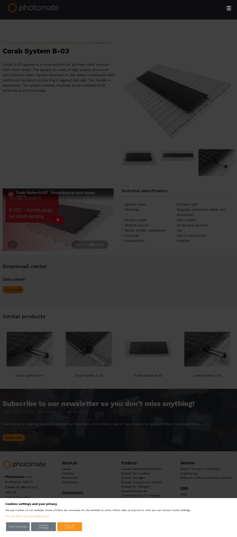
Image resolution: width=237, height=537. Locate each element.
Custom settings (43, 526)
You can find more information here (27, 516)
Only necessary (18, 526)
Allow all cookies (70, 526)
